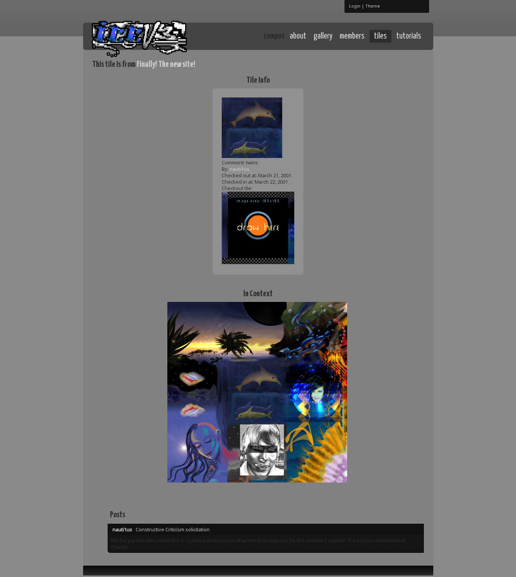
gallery (323, 36)
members (352, 36)
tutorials (408, 36)
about (298, 36)
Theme (372, 6)
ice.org (148, 35)
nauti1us (239, 169)
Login (354, 6)
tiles (380, 36)
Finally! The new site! (166, 64)
